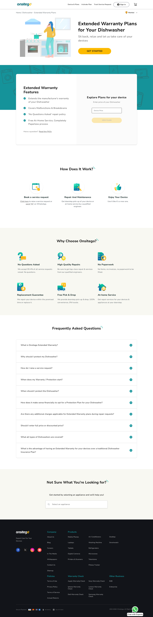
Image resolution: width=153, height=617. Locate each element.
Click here (24, 201)
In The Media (52, 554)
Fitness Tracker (94, 565)
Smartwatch (113, 543)
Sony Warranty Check (97, 581)
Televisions (93, 559)
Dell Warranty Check (75, 594)
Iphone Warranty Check (74, 588)
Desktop (112, 537)
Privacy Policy (52, 587)
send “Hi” (30, 204)
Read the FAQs (45, 131)
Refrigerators (94, 548)
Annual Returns (53, 598)
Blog (49, 543)
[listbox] (76, 504)
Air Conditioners (95, 537)
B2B (110, 581)
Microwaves (93, 554)
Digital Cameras (74, 554)
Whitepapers (52, 559)
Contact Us (51, 565)
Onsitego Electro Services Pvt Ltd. (24, 4)
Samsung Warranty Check (96, 595)
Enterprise (113, 587)
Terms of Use (52, 581)
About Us (50, 537)
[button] (76, 345)
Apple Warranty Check (76, 581)
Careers (50, 548)
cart (135, 4)
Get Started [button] (94, 51)
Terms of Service (53, 592)
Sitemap (50, 571)
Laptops (71, 543)
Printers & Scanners (75, 559)
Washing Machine (95, 543)
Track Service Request (102, 4)
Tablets (70, 548)
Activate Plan (86, 4)
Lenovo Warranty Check (95, 588)
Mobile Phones (73, 537)
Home (18, 12)
